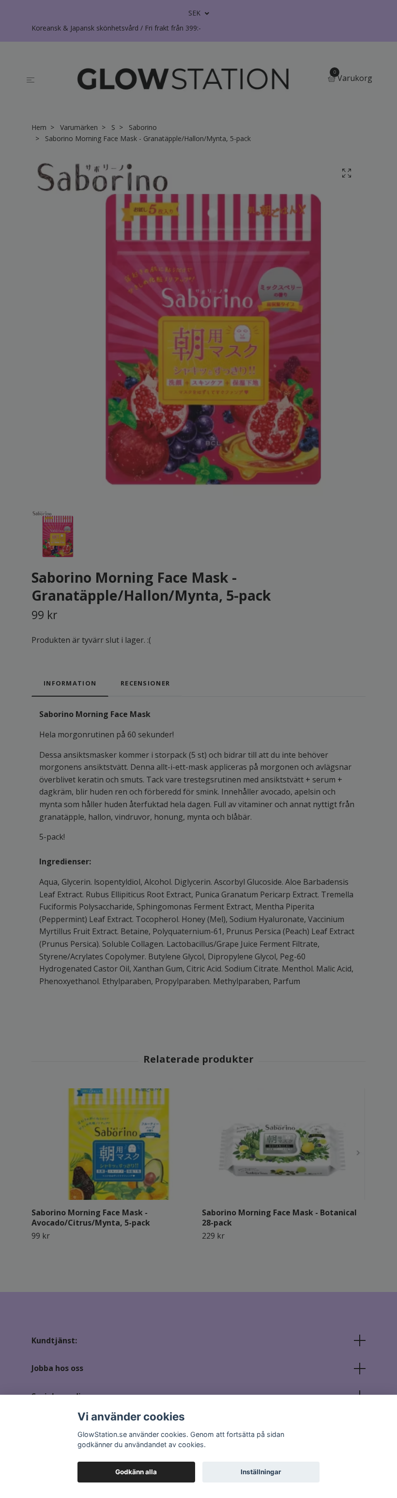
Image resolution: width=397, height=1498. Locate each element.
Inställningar (261, 1472)
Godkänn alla (136, 1472)
